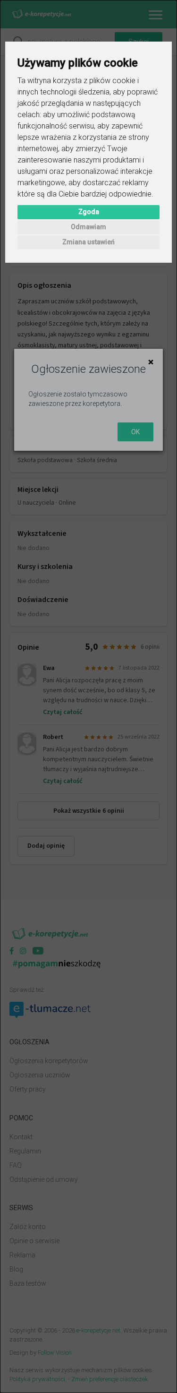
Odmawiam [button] (88, 227)
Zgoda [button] (88, 211)
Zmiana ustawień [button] (88, 242)
